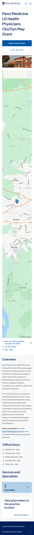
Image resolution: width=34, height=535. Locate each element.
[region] (17, 204)
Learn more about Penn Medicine (13, 526)
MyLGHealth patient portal (12, 431)
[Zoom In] (29, 72)
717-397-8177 (18, 50)
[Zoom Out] (29, 76)
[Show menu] (30, 3)
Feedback (29, 336)
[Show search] (25, 3)
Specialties (9, 487)
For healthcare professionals (12, 532)
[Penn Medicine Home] (12, 3)
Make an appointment (17, 43)
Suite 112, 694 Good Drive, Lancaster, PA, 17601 (15, 342)
